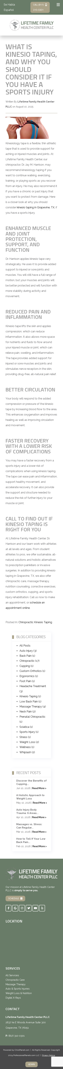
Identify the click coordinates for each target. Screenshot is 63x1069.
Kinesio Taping (43, 622)
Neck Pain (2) (27, 711)
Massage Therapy (16, 984)
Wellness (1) (26, 747)
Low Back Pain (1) (30, 701)
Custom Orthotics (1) (32, 671)
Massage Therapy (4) (32, 706)
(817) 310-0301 (16, 1035)
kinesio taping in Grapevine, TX (35, 207)
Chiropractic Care (15, 980)
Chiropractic (25, 622)
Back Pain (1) (27, 655)
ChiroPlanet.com (22, 1050)
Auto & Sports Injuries (18, 988)
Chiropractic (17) (29, 660)
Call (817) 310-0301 (38, 7)
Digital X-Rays (13, 997)
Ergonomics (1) (28, 676)
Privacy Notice (48, 1055)
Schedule (13, 898)
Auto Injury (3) (28, 650)
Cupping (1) (26, 666)
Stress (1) (25, 737)
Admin (31, 1064)
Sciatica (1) (26, 726)
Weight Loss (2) (29, 742)
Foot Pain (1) (27, 681)
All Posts (24, 645)
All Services (12, 975)
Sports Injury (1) (28, 731)
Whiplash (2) (27, 752)
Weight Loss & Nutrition (19, 993)
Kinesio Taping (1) (30, 696)
